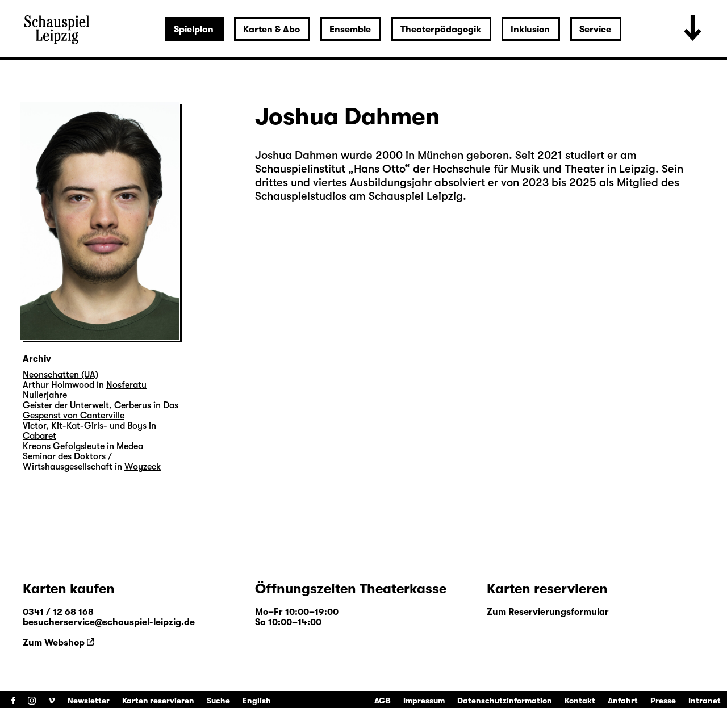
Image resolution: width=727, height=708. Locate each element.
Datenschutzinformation (504, 700)
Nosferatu (126, 385)
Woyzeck (142, 467)
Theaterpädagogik (440, 29)
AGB (382, 700)
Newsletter (89, 700)
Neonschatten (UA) (60, 375)
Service (595, 29)
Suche (218, 700)
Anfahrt (623, 700)
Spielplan (194, 29)
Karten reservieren (158, 700)
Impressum (424, 700)
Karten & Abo (271, 29)
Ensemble (350, 29)
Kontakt (580, 700)
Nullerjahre (45, 395)
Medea (129, 446)
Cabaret (39, 436)
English (257, 700)
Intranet (704, 700)
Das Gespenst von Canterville (100, 410)
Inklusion (530, 29)
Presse (663, 700)
